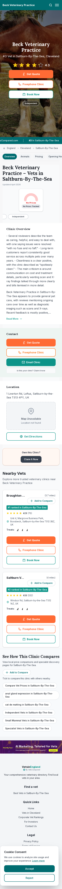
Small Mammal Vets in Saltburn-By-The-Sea (29, 720)
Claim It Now (31, 459)
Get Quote (33, 74)
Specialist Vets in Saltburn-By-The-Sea (27, 728)
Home (31, 808)
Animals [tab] (25, 156)
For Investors (31, 821)
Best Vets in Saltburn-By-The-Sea (31, 793)
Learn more (38, 860)
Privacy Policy (31, 841)
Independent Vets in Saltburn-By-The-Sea (28, 712)
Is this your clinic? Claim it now (31, 370)
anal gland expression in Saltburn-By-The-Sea (29, 695)
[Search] (50, 5)
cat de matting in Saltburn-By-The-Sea (26, 704)
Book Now (33, 94)
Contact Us (31, 826)
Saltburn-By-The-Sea (47, 148)
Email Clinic (33, 362)
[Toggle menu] (56, 5)
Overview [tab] (9, 156)
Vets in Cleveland (31, 812)
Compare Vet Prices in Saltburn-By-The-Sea (29, 685)
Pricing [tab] (39, 156)
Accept (29, 868)
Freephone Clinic (33, 84)
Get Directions (33, 436)
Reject (29, 877)
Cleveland (25, 148)
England (11, 148)
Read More (12, 318)
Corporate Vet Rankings (31, 817)
